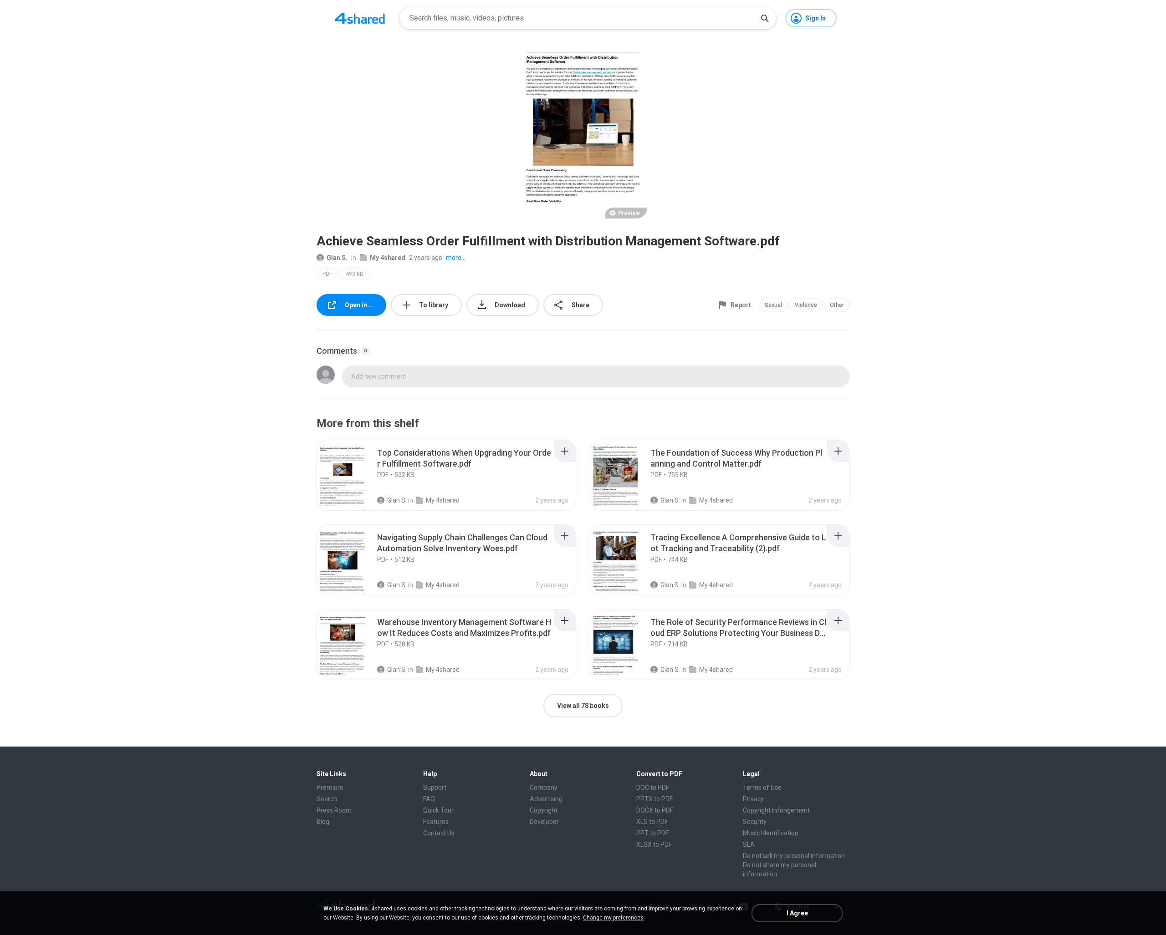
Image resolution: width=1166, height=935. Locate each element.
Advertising (546, 799)
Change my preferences (613, 918)
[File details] (352, 475)
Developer (544, 821)
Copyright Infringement (776, 810)
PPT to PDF (652, 833)
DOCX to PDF (654, 810)
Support (434, 787)
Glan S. (337, 257)
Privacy (753, 799)
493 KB (354, 274)
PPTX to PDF (654, 799)
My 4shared (387, 257)
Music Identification (770, 833)
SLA (749, 844)
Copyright (543, 810)
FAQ (429, 799)
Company (543, 787)
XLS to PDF (652, 821)
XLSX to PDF (654, 844)
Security (755, 821)
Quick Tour (438, 810)
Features (436, 821)
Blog (323, 821)
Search (327, 799)
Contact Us (439, 833)
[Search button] (765, 18)
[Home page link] (360, 18)
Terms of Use (762, 787)
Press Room (334, 810)
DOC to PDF (652, 787)
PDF (327, 274)
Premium (330, 787)
